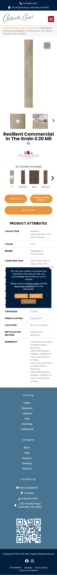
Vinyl (23, 28)
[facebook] (27, 561)
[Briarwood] (45, 177)
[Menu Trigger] (51, 19)
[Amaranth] (23, 177)
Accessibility (15, 567)
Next (52, 119)
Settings (28, 301)
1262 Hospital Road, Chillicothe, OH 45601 (30, 7)
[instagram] (32, 561)
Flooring (15, 28)
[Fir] (11, 177)
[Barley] (34, 177)
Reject (36, 296)
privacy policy (32, 283)
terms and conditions (24, 286)
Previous (4, 119)
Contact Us (15, 198)
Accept (21, 296)
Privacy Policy (41, 568)
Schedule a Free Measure (41, 198)
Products (32, 28)
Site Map (28, 568)
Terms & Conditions (28, 570)
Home (6, 28)
